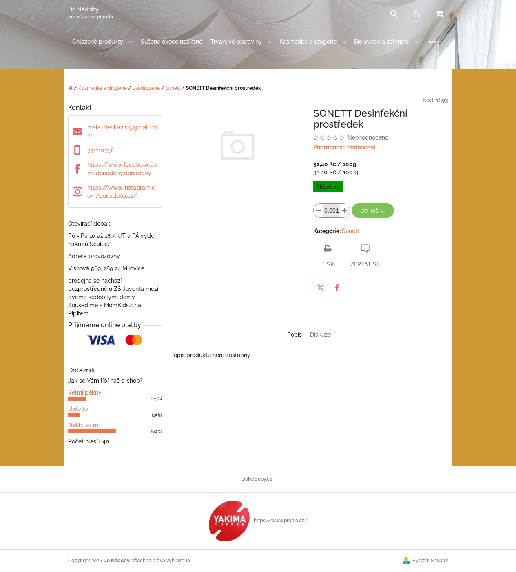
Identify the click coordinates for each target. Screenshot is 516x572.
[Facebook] (337, 287)
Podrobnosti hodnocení (344, 147)
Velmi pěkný (85, 392)
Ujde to (78, 409)
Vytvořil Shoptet (430, 560)
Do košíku (372, 210)
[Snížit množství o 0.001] (318, 210)
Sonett (350, 231)
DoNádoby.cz (256, 479)
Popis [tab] (294, 334)
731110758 (100, 150)
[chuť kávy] (229, 520)
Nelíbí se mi (84, 425)
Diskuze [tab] (320, 334)
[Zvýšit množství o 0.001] (345, 210)
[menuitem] (102, 42)
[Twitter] (320, 287)
